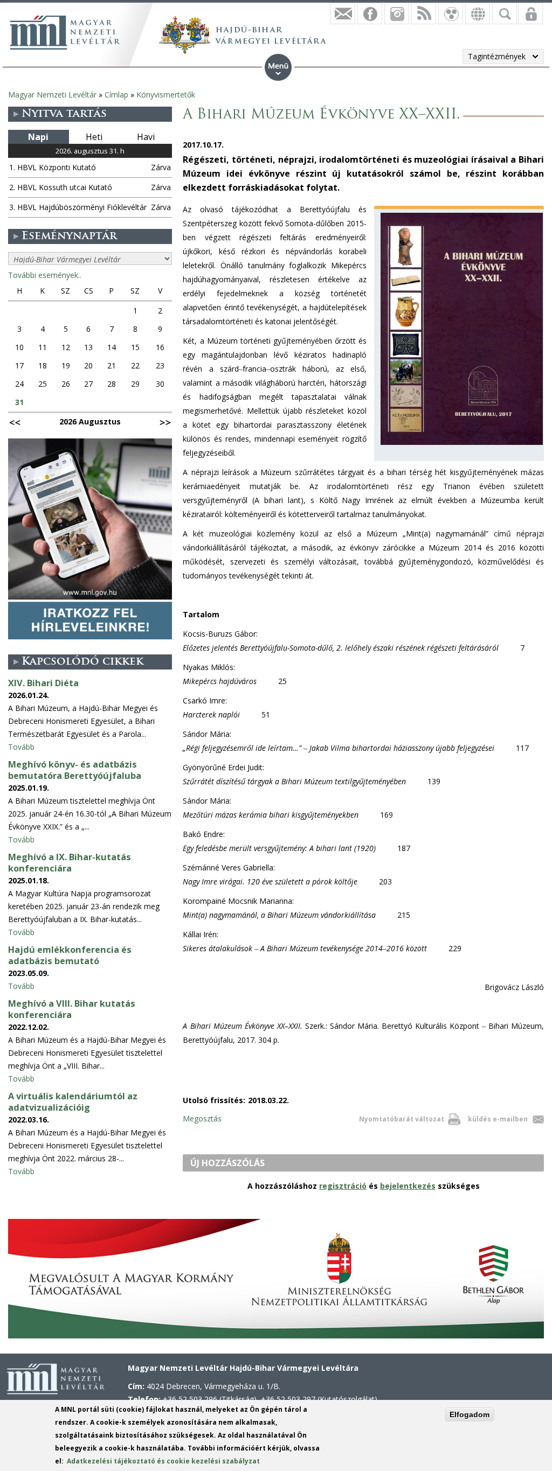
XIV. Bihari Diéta (43, 683)
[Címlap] (64, 32)
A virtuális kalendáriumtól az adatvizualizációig (72, 1101)
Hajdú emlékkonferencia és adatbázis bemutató (70, 955)
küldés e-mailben (498, 1119)
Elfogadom (469, 1414)
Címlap (116, 94)
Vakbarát (450, 13)
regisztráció (343, 1186)
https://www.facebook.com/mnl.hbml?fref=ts (369, 13)
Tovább (21, 747)
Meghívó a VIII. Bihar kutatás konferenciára (71, 1009)
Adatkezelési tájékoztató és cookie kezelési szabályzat (163, 1461)
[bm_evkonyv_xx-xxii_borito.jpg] (462, 445)
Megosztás (202, 1118)
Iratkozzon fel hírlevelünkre (342, 13)
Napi (38, 137)
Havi (146, 137)
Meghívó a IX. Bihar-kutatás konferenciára (69, 862)
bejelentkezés (408, 1186)
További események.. (44, 275)
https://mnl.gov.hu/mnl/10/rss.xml (423, 13)
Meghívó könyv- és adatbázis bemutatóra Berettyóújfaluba (74, 770)
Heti (94, 137)
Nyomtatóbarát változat (401, 1119)
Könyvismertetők (165, 94)
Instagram (396, 13)
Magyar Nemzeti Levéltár (52, 94)
